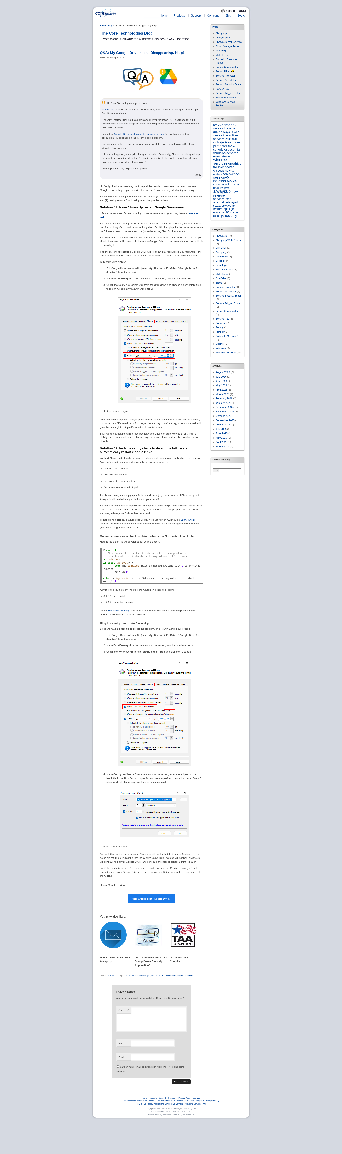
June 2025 (222, 433)
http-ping (221, 50)
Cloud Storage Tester (228, 46)
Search (241, 15)
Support (196, 15)
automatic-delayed (225, 202)
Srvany (220, 327)
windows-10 (221, 212)
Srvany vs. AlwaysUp (194, 1101)
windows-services (221, 162)
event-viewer (221, 156)
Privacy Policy (184, 1098)
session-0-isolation (221, 179)
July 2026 (221, 376)
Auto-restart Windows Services (169, 1101)
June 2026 (222, 381)
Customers (222, 256)
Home (164, 15)
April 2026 (221, 389)
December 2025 (225, 407)
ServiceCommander (227, 67)
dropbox (230, 125)
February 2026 (224, 398)
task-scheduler (224, 147)
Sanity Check (187, 519)
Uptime (220, 343)
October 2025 (223, 415)
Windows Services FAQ (195, 1104)
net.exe (218, 125)
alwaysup (130, 976)
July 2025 (221, 429)
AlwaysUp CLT (224, 37)
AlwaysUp (107, 109)
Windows (221, 348)
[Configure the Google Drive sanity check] (154, 840)
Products (179, 15)
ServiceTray (222, 88)
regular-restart (157, 976)
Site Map (196, 1098)
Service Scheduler (226, 80)
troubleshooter (223, 167)
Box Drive (221, 247)
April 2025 (221, 442)
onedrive (235, 163)
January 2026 (223, 402)
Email (121, 1057)
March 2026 (222, 394)
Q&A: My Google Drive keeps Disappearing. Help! (142, 53)
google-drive (140, 976)
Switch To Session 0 (227, 97)
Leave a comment (185, 976)
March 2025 (222, 446)
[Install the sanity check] (154, 769)
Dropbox (220, 260)
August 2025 (223, 424)
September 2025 (225, 420)
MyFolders (222, 55)
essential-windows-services (227, 151)
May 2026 (221, 385)
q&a (148, 976)
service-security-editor (225, 182)
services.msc (222, 199)
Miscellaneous (224, 269)
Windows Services (226, 352)
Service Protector (225, 75)
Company (213, 15)
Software (221, 323)
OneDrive (221, 278)
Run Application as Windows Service (138, 1101)
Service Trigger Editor (228, 93)
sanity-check (170, 976)
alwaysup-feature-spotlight (224, 207)
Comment (123, 1010)
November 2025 (225, 411)
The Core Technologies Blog (127, 33)
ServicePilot (222, 71)
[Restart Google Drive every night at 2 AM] (154, 406)
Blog (228, 15)
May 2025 (221, 437)
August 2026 (223, 372)
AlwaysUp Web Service (229, 41)
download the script (119, 610)
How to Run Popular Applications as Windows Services (159, 1104)
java (226, 188)
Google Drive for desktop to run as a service (139, 133)
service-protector (226, 144)
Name (122, 1043)
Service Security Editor (228, 84)
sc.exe (217, 205)
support (219, 128)
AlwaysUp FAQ (212, 1101)
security (231, 216)
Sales (219, 282)
